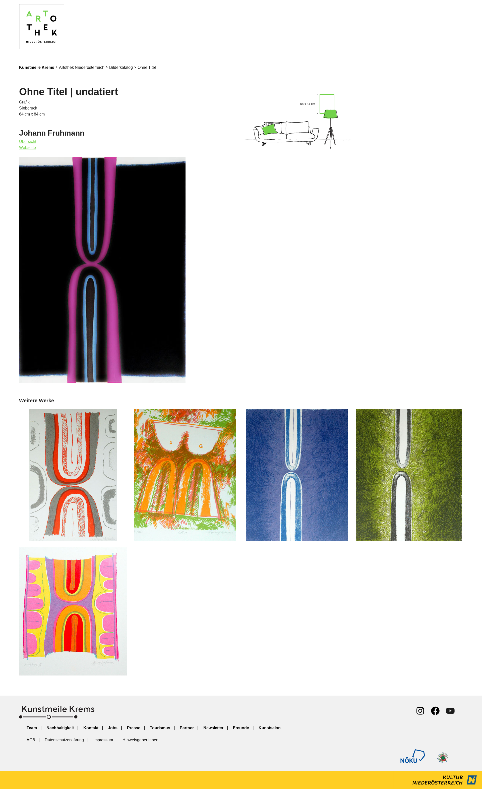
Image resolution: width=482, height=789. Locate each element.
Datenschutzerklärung (64, 740)
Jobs (112, 728)
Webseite (27, 147)
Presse (133, 728)
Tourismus (160, 728)
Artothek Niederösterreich (81, 67)
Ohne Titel (147, 67)
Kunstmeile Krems (36, 67)
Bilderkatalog (121, 67)
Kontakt (90, 728)
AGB (31, 740)
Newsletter (213, 728)
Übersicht (27, 141)
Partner (187, 728)
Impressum (103, 740)
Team (32, 728)
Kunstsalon (270, 728)
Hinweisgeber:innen (140, 740)
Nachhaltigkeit (60, 728)
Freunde (241, 728)
